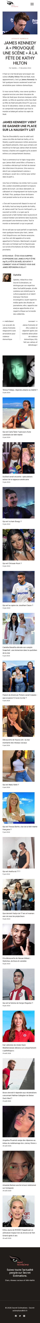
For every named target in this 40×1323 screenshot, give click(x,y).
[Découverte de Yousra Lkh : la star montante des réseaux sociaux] (20, 721)
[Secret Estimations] (13, 4)
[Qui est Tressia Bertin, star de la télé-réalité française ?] (20, 808)
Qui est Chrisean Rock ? (12, 563)
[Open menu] (32, 4)
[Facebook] (16, 1316)
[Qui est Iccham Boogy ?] (20, 502)
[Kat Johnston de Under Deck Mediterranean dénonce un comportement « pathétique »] (20, 1026)
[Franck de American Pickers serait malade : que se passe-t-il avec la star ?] (20, 676)
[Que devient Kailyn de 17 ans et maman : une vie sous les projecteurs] (20, 894)
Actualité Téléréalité (20, 39)
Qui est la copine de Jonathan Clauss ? (18, 605)
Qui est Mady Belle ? (11, 785)
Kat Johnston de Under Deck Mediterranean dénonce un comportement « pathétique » (19, 1048)
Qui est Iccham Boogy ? (12, 521)
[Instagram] (24, 1316)
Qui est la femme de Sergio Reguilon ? (18, 1003)
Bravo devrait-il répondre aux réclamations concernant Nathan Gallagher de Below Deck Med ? (20, 1096)
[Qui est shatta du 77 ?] (20, 853)
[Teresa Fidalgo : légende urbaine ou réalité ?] (20, 371)
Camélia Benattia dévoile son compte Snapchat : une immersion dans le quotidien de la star (20, 650)
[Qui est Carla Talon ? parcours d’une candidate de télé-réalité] (20, 413)
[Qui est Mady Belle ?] (20, 766)
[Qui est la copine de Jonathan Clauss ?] (20, 586)
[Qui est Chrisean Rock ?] (20, 544)
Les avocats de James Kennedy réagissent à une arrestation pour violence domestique (9, 331)
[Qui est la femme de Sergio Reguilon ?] (20, 984)
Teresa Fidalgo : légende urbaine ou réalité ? (20, 390)
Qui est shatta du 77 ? (11, 871)
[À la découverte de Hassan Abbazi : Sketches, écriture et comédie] (20, 939)
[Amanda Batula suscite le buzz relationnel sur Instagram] (20, 1166)
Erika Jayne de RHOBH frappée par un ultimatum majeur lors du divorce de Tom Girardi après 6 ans (19, 1233)
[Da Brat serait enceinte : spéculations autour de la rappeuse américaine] (20, 458)
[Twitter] (20, 1316)
